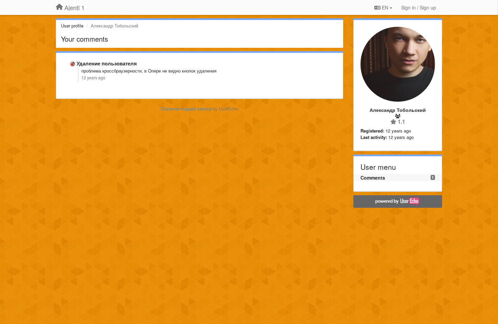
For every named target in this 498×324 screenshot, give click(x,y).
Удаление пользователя (107, 63)
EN (385, 7)
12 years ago (93, 78)
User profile (72, 25)
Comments (372, 177)
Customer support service (186, 108)
